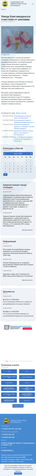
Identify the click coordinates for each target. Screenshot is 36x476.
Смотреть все (26, 230)
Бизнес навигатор (27, 377)
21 (22, 169)
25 (9, 171)
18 (9, 169)
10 (5, 166)
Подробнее (18, 471)
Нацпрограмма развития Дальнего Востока (27, 394)
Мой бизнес (9, 382)
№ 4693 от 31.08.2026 (11, 311)
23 (30, 169)
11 (9, 166)
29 (26, 171)
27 (18, 171)
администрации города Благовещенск (18, 3)
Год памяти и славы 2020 (9, 395)
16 (30, 166)
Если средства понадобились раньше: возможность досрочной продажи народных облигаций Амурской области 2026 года (17, 252)
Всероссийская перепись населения (9, 389)
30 (30, 171)
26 (13, 171)
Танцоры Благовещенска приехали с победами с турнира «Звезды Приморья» (24, 126)
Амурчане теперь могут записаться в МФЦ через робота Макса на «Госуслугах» (18, 275)
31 (5, 174)
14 (22, 166)
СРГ (27, 371)
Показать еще (18, 406)
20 (18, 169)
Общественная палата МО (9, 377)
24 (5, 171)
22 (26, 169)
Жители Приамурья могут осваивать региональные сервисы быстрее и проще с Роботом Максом (18, 264)
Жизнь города (21, 113)
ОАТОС (27, 382)
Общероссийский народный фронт (9, 401)
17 (5, 169)
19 (13, 169)
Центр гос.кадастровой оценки (27, 388)
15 (26, 166)
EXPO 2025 (27, 400)
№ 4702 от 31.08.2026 (11, 299)
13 (18, 166)
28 (22, 171)
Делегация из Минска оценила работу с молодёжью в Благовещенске (23, 133)
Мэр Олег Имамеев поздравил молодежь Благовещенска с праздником (23, 139)
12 (13, 166)
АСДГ (9, 371)
